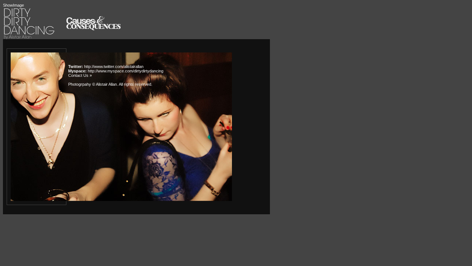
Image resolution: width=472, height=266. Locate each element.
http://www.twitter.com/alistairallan (113, 66)
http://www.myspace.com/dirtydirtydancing (125, 71)
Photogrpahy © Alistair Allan (92, 84)
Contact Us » (80, 75)
